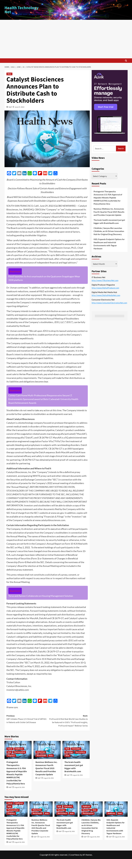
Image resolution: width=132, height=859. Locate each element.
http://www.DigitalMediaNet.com (106, 295)
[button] (126, 60)
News (9, 74)
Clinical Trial (41, 752)
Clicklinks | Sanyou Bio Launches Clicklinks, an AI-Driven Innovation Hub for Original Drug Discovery (109, 231)
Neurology (69, 752)
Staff (10, 107)
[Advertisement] (66, 39)
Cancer (10, 749)
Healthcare (19, 749)
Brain (67, 749)
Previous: (26, 719)
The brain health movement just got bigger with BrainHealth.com (73, 767)
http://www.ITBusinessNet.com (105, 280)
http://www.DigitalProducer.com (105, 288)
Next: (68, 720)
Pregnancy (11, 756)
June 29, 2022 (19, 107)
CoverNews (74, 854)
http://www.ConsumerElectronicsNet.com (109, 303)
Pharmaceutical (19, 752)
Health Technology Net (22, 10)
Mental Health (41, 756)
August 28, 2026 (19, 787)
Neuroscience (80, 752)
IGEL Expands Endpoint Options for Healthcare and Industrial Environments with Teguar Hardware (109, 244)
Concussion (76, 749)
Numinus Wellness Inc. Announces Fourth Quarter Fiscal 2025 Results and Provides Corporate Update (46, 768)
